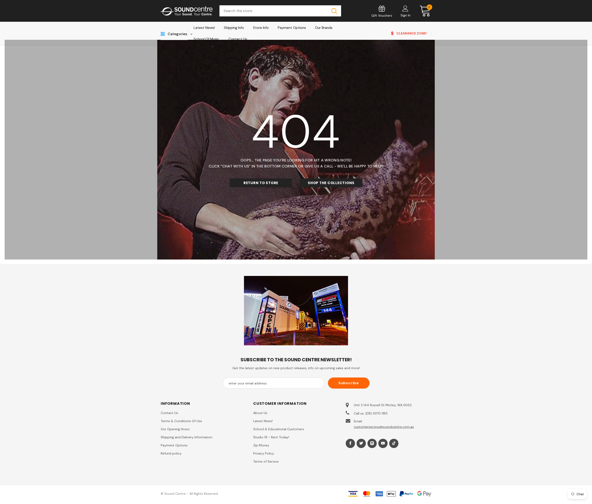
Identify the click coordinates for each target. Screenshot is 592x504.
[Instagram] (372, 443)
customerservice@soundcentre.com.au (384, 427)
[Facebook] (350, 443)
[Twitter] (361, 443)
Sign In (405, 15)
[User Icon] (405, 8)
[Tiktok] (393, 443)
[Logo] (187, 11)
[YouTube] (383, 443)
